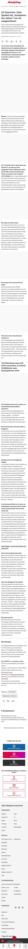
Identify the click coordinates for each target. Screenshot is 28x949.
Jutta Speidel (5, 52)
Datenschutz (5, 918)
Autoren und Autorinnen (7, 884)
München (4, 814)
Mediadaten (17, 884)
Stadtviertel (4, 817)
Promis (3, 830)
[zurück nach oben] (14, 938)
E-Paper (4, 897)
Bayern (3, 820)
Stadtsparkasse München (17, 674)
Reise (15, 823)
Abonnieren (4, 890)
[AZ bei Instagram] (19, 907)
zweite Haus (9, 132)
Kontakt (3, 900)
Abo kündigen (5, 925)
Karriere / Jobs (5, 887)
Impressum (4, 912)
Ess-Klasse (4, 859)
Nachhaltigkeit (17, 827)
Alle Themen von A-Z (7, 839)
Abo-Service (5, 894)
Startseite (3, 6)
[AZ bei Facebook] (16, 907)
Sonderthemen (17, 894)
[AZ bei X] (23, 907)
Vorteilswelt (5, 862)
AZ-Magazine (17, 890)
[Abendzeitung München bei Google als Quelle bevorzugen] (21, 41)
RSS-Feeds (4, 849)
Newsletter (4, 842)
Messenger (4, 845)
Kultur (7, 6)
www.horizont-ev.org (6, 672)
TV (14, 817)
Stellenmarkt (17, 839)
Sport (15, 814)
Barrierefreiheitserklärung (8, 922)
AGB (3, 915)
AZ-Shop (16, 887)
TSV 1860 (4, 827)
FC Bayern (4, 823)
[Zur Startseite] (14, 3)
